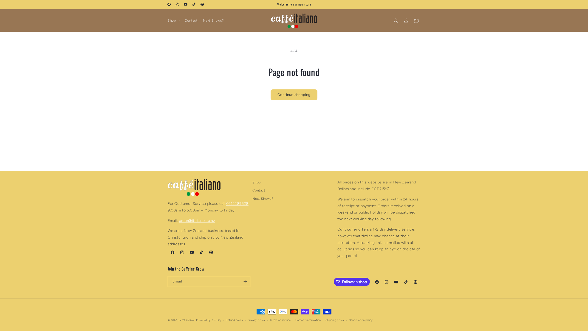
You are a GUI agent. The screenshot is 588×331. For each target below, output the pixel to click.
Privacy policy (256, 320)
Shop (256, 182)
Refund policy (234, 320)
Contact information (308, 320)
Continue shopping (294, 95)
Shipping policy (335, 320)
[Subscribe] (245, 281)
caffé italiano (187, 320)
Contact (258, 190)
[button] (173, 21)
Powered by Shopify (208, 320)
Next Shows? (262, 199)
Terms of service (280, 320)
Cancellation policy (361, 320)
